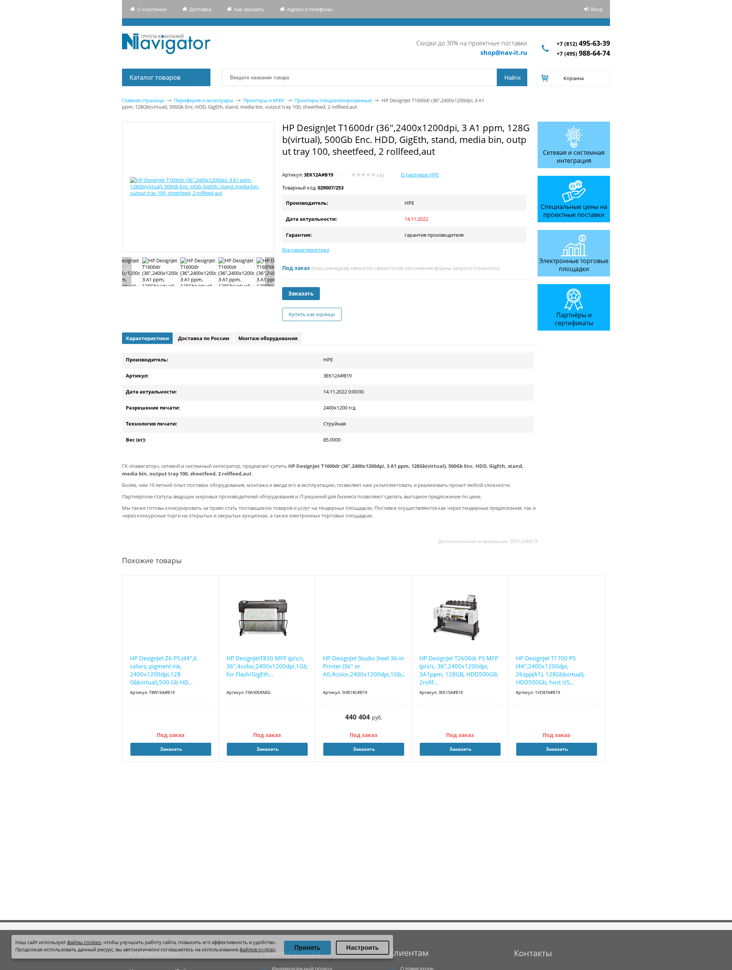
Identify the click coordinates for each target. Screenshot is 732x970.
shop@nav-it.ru (503, 52)
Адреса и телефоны (309, 9)
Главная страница (143, 100)
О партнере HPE (420, 174)
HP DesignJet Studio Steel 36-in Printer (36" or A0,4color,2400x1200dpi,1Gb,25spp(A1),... (363, 666)
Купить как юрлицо (312, 314)
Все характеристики (305, 249)
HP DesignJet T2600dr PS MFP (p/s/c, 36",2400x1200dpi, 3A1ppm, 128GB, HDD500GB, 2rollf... (458, 670)
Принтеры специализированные (333, 100)
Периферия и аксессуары (203, 100)
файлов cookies (257, 949)
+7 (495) (583, 53)
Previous (127, 271)
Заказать (301, 293)
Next (269, 271)
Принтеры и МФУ (263, 100)
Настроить (362, 947)
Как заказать (249, 9)
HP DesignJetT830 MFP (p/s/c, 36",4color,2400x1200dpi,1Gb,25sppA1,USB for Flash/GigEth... (267, 666)
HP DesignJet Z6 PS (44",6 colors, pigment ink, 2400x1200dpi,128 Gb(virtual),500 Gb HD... (163, 670)
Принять (307, 947)
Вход (596, 9)
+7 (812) (583, 43)
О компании (152, 9)
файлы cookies (84, 942)
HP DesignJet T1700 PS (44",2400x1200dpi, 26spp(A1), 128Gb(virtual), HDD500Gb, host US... (550, 670)
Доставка (200, 9)
